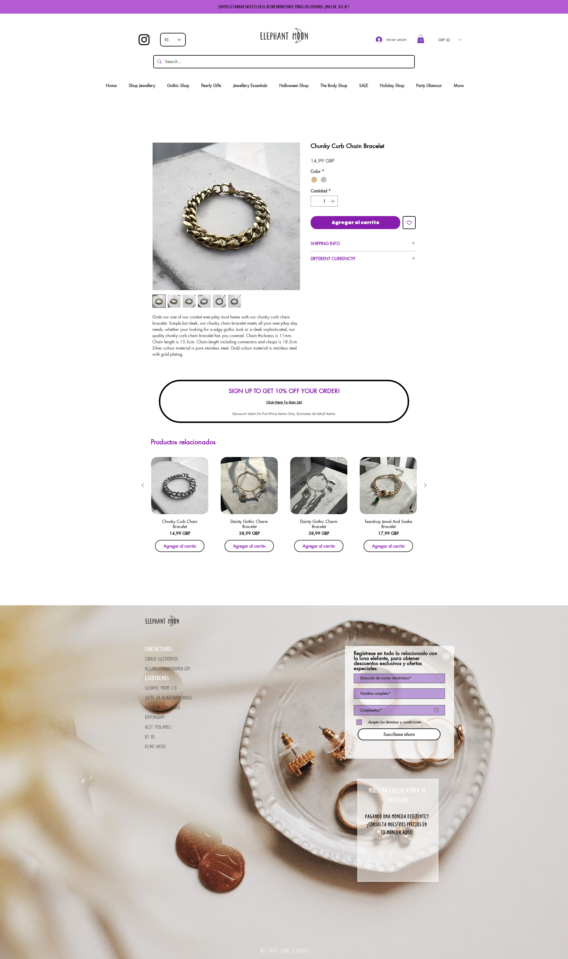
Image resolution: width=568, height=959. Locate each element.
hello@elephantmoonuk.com (167, 670)
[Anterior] (142, 486)
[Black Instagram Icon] (144, 39)
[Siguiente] (425, 486)
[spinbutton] (324, 202)
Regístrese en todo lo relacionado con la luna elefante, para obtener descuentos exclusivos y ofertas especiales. (395, 662)
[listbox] (449, 39)
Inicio (157, 122)
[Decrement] (315, 202)
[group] (284, 508)
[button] (420, 39)
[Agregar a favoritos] (409, 224)
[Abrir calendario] (436, 711)
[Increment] (333, 202)
